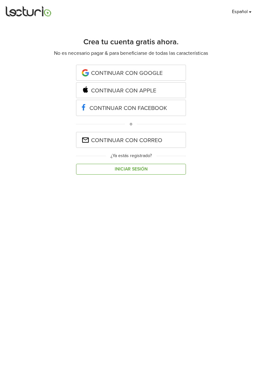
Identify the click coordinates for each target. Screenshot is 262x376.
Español (240, 11)
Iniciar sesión (131, 169)
